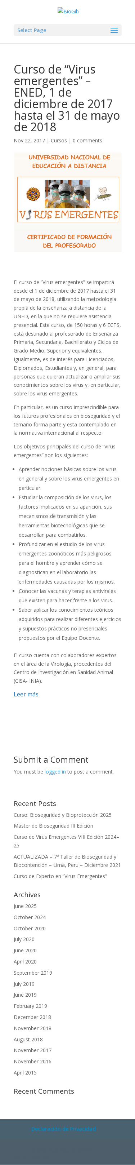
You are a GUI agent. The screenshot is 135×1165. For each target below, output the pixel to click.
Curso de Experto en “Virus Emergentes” (60, 876)
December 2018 (32, 1017)
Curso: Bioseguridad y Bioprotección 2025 (63, 814)
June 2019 (25, 994)
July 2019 (24, 983)
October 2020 (30, 928)
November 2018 (32, 1028)
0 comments (87, 140)
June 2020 (25, 950)
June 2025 (25, 906)
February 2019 (30, 1005)
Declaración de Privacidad (63, 1128)
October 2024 (30, 917)
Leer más (26, 694)
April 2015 (25, 1072)
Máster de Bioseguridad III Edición (53, 825)
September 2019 (33, 972)
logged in (55, 771)
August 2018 (28, 1039)
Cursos (59, 140)
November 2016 (32, 1061)
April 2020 (25, 961)
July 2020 (24, 939)
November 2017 (32, 1050)
